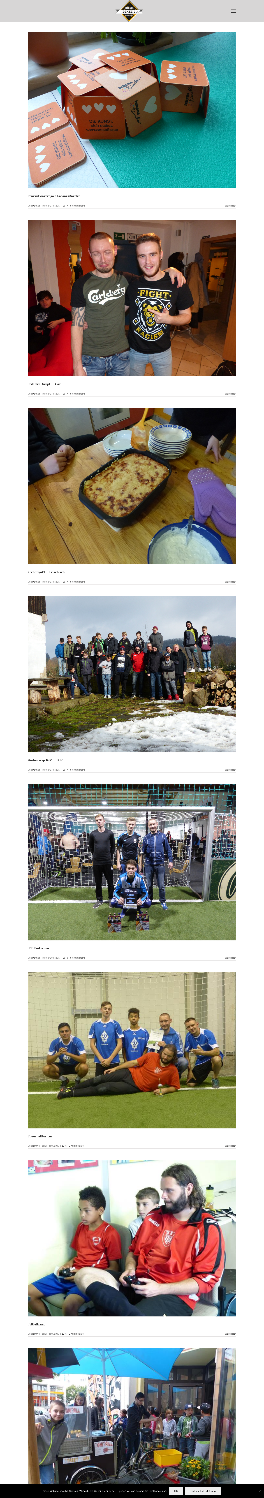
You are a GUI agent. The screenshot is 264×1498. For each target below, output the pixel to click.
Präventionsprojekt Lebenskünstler (132, 110)
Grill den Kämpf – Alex (132, 298)
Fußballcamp (132, 1238)
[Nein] (259, 1491)
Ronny (35, 1146)
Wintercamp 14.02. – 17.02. (132, 674)
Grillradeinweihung (132, 1426)
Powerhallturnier (132, 1050)
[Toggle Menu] (233, 11)
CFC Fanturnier (132, 862)
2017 (65, 206)
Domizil (36, 206)
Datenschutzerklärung (203, 1491)
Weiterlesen (230, 206)
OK (176, 1491)
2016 (65, 958)
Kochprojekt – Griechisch (132, 486)
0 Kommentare (77, 206)
